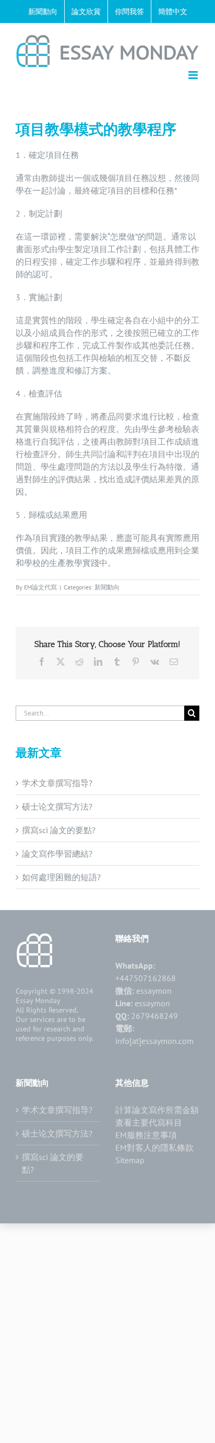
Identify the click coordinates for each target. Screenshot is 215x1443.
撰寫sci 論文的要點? (58, 830)
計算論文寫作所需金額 (157, 1110)
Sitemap (130, 1160)
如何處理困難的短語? (61, 877)
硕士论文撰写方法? (57, 806)
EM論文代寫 (40, 587)
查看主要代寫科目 (148, 1122)
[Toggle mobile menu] (193, 75)
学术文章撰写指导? (57, 783)
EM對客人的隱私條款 (154, 1147)
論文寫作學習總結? (57, 853)
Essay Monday (38, 1000)
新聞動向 (107, 587)
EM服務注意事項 (146, 1135)
